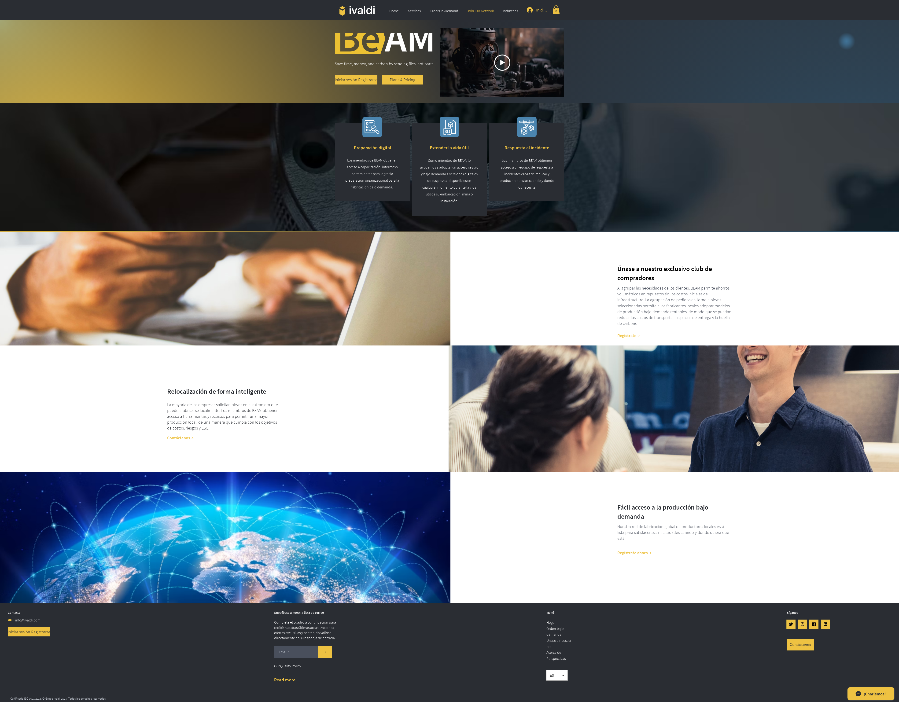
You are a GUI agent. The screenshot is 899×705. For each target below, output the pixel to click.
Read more (284, 680)
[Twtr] (791, 624)
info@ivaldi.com (28, 620)
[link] (556, 9)
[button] (415, 11)
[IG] (802, 624)
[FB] (813, 624)
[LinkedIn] (825, 624)
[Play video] (502, 63)
